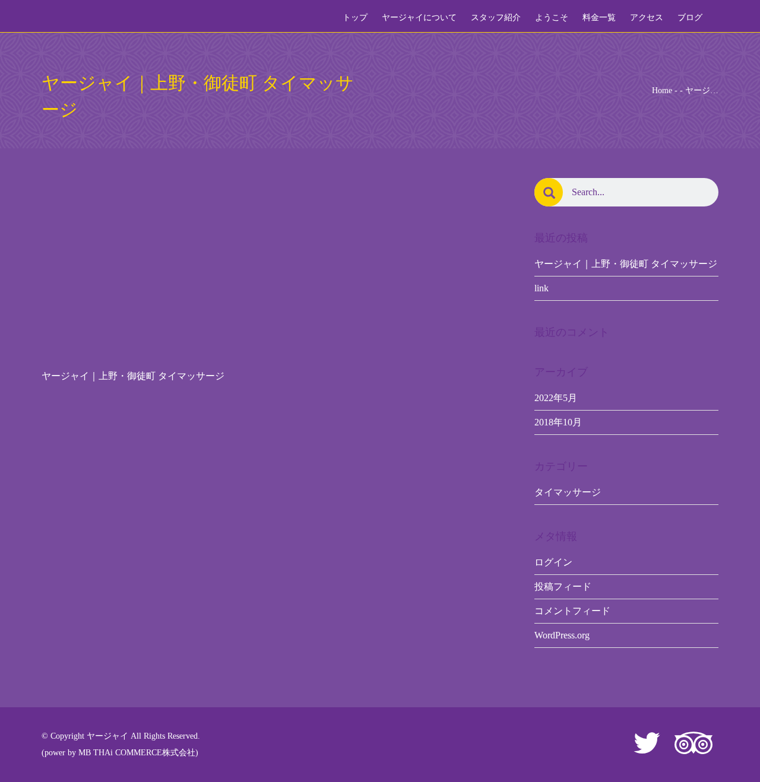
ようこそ (551, 17)
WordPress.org (562, 635)
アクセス (646, 17)
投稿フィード (562, 586)
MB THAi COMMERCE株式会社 (136, 752)
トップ (355, 17)
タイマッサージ (567, 492)
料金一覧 (599, 17)
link (541, 288)
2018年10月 (558, 422)
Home (662, 90)
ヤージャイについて (419, 17)
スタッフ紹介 (496, 17)
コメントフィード (572, 611)
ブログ (689, 17)
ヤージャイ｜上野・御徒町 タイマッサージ (625, 264)
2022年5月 (555, 398)
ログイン (553, 562)
